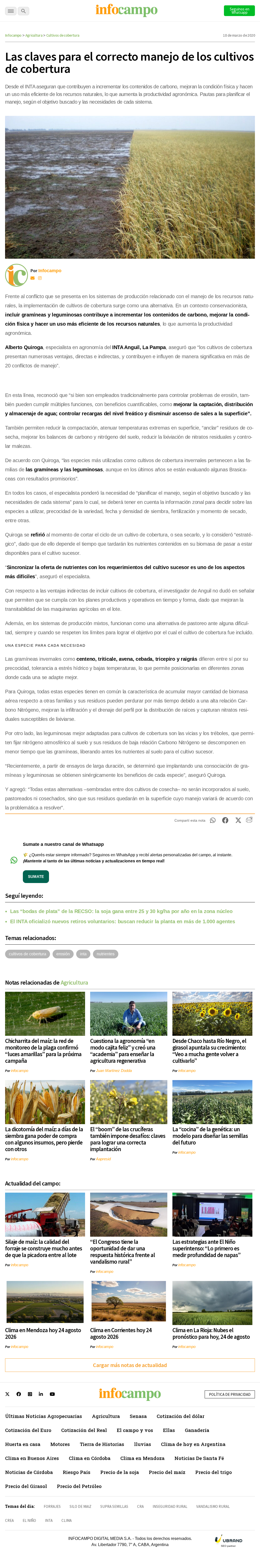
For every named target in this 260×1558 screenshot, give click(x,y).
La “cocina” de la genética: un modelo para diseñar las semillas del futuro (210, 1135)
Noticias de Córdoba (29, 1472)
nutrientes (106, 954)
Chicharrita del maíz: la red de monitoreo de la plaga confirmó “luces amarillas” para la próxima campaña (43, 1050)
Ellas (169, 1430)
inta (83, 954)
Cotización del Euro (28, 1430)
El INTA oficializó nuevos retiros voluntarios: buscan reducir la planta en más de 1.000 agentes (122, 921)
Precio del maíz (167, 1472)
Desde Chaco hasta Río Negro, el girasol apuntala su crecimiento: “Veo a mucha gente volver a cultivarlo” (209, 1050)
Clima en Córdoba (89, 1458)
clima (66, 1520)
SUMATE (36, 876)
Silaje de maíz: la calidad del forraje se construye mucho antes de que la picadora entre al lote (43, 1248)
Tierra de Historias (102, 1444)
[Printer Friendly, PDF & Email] (249, 822)
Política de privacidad (230, 1394)
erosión (63, 954)
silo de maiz (80, 1506)
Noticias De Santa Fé (199, 1458)
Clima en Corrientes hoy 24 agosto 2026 (121, 1333)
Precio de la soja (119, 1472)
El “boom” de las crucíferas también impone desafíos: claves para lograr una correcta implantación (127, 1139)
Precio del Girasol (26, 1486)
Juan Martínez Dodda (114, 1070)
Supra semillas (114, 1506)
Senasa (138, 1416)
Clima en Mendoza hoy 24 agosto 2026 (43, 1333)
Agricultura (33, 35)
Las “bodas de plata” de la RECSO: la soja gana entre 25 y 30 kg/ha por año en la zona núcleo (121, 911)
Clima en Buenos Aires (32, 1458)
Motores (60, 1444)
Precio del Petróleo (79, 1486)
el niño (29, 1520)
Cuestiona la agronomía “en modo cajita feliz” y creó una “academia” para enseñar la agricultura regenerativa (122, 1050)
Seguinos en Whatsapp (239, 11)
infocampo (19, 1070)
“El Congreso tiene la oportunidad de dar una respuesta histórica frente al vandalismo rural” (122, 1251)
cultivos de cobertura (27, 954)
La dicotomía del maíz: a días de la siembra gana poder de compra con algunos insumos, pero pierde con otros (44, 1139)
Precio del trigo (213, 1472)
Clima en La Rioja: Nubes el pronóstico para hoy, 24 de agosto (211, 1333)
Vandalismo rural (213, 1506)
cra (140, 1506)
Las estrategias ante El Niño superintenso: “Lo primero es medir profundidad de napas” (206, 1248)
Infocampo (13, 35)
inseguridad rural (170, 1506)
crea (9, 1520)
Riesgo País (76, 1472)
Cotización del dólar (180, 1416)
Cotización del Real (84, 1430)
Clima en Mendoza (142, 1458)
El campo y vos (135, 1430)
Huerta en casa (22, 1444)
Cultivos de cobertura (62, 35)
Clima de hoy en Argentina (193, 1444)
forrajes (52, 1506)
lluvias (142, 1444)
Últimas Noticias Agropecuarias (43, 1416)
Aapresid (103, 1159)
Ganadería (197, 1430)
